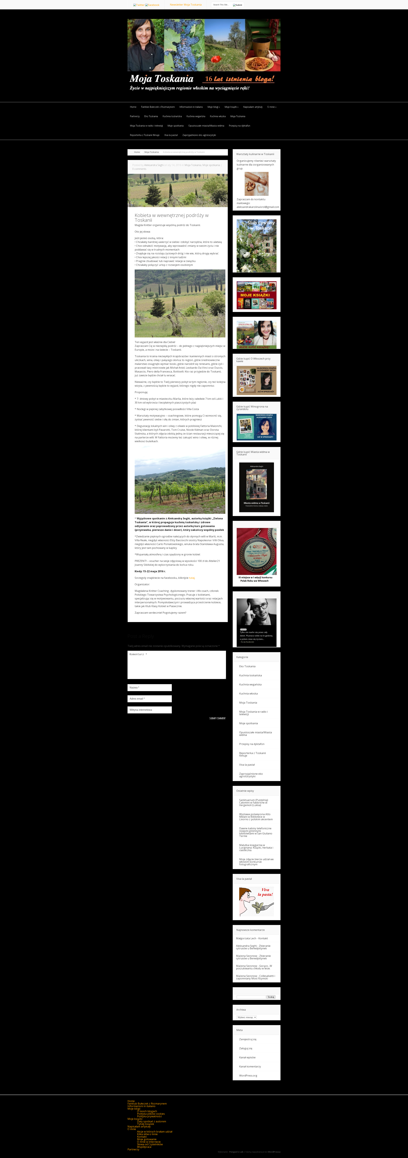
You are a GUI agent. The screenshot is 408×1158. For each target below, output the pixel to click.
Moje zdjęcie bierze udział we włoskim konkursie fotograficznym (256, 861)
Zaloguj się (245, 1048)
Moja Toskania (152, 152)
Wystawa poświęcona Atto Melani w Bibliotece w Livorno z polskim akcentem (256, 816)
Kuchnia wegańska (250, 684)
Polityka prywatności (149, 1116)
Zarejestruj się (247, 1039)
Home (137, 152)
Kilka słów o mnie (147, 1134)
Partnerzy (133, 1149)
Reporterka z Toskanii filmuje (252, 754)
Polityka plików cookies (151, 1114)
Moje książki (134, 1119)
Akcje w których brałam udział (154, 1131)
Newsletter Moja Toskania (186, 4)
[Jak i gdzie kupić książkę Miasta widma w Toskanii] (256, 487)
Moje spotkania (211, 165)
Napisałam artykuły (139, 1126)
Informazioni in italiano (141, 1106)
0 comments (139, 169)
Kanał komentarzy (250, 1066)
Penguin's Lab (236, 1152)
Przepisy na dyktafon (251, 744)
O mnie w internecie (149, 1142)
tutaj (192, 578)
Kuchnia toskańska (250, 675)
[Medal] (257, 583)
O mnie (131, 1129)
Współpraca (144, 1147)
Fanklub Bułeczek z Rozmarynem (147, 1103)
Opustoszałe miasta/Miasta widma (255, 734)
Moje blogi (133, 1108)
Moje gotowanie (147, 1139)
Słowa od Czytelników (150, 1144)
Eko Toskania (247, 666)
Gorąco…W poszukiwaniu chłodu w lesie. (254, 967)
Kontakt (263, 938)
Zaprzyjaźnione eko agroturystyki (251, 775)
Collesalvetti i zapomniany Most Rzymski (255, 977)
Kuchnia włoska (248, 693)
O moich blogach (147, 1111)
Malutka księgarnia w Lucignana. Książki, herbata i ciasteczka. (256, 847)
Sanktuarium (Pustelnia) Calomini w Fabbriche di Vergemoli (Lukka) (253, 802)
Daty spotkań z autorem (151, 1121)
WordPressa (274, 1152)
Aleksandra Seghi (154, 165)
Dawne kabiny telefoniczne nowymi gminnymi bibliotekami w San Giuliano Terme (255, 832)
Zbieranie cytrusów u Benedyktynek (253, 947)
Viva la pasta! (247, 764)
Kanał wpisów (247, 1057)
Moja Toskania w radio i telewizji (253, 713)
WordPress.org (248, 1075)
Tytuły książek (145, 1124)
